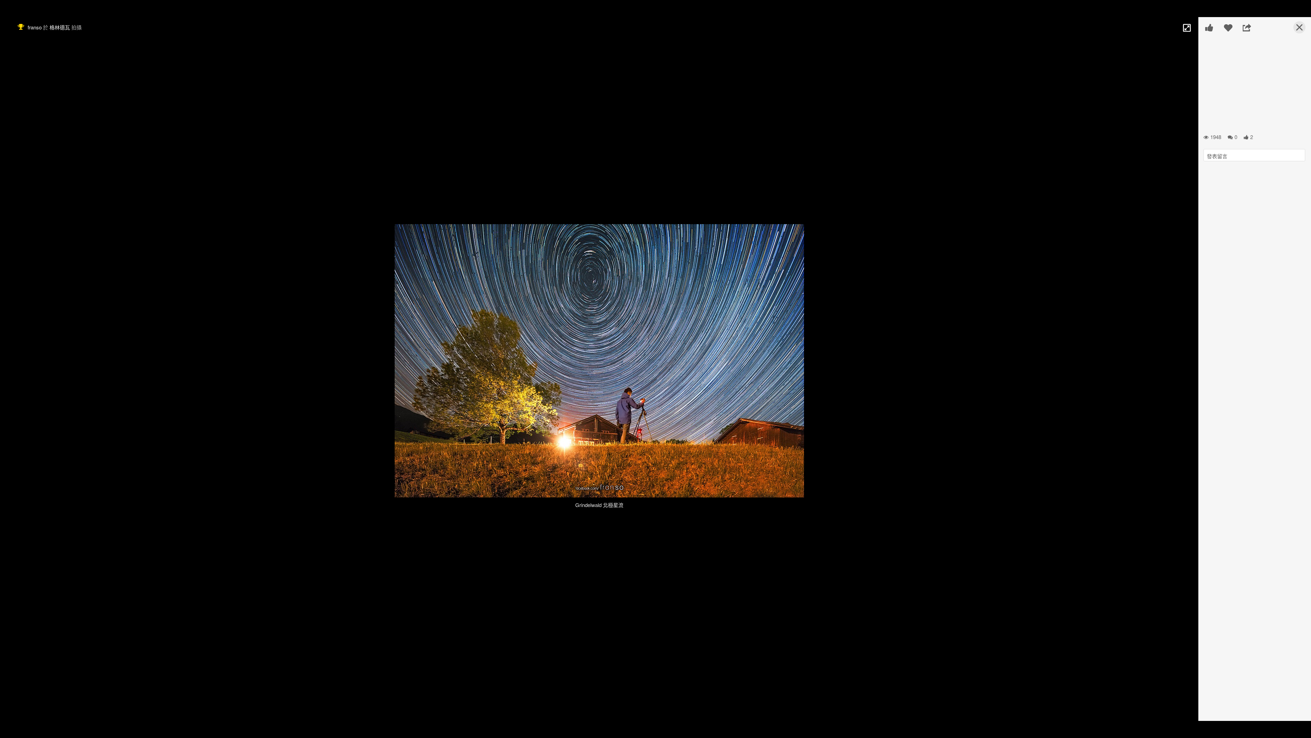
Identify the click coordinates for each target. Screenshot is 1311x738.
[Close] (1295, 30)
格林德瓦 (60, 27)
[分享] (1247, 27)
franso (35, 27)
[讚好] (1209, 27)
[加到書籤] (1228, 27)
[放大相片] (1186, 27)
